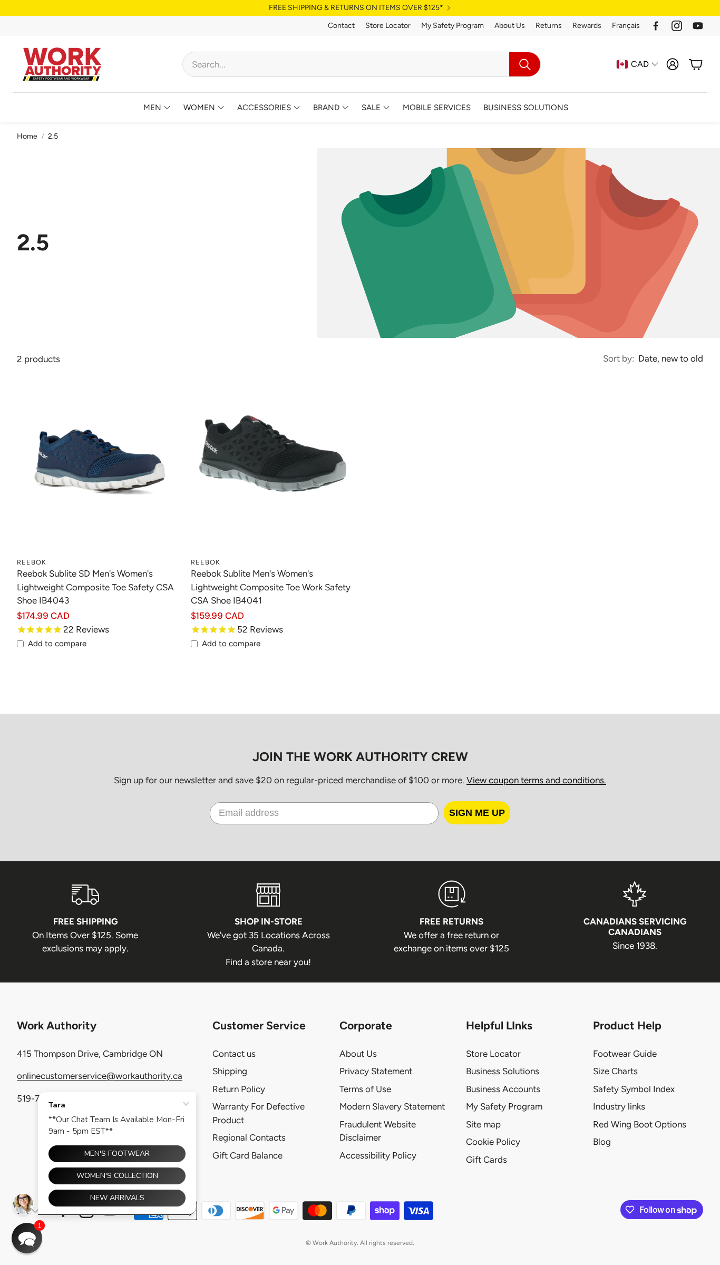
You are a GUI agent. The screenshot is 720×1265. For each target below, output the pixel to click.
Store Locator (388, 25)
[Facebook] (655, 25)
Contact (341, 25)
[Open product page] (99, 470)
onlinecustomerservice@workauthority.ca (99, 1076)
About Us (509, 25)
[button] (361, 64)
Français (626, 25)
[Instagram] (677, 25)
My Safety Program (452, 25)
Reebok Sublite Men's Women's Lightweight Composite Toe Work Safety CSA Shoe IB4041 (271, 587)
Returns (549, 25)
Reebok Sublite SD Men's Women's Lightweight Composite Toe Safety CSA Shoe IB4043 (95, 587)
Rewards (586, 25)
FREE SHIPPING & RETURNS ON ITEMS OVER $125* (356, 8)
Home (27, 136)
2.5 (53, 136)
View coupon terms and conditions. (536, 780)
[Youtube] (698, 25)
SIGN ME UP (477, 812)
